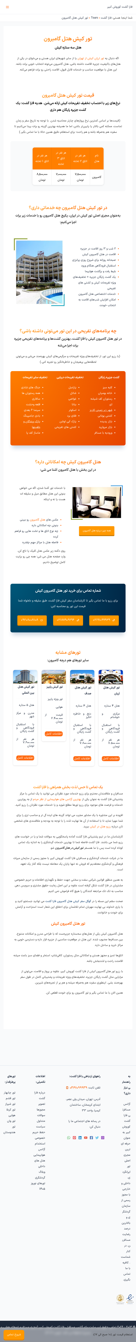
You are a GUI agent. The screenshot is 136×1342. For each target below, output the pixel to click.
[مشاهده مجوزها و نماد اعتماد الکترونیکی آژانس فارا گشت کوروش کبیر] (124, 1299)
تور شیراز (10, 1104)
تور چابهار (9, 1093)
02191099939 (101, 620)
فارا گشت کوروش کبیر (119, 7)
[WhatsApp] (68, 1137)
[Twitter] (97, 1137)
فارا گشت (106, 18)
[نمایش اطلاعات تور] (111, 677)
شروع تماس (14, 1335)
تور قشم (10, 1098)
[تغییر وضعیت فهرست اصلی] (7, 7)
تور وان (11, 1121)
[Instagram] (102, 1137)
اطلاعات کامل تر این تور (111, 759)
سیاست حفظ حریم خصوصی (39, 1132)
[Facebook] (91, 1137)
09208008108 (29, 620)
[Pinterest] (74, 1137)
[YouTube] (85, 1137)
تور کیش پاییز (54, 687)
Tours (94, 18)
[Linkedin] (80, 1137)
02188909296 (65, 620)
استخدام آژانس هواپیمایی (39, 1149)
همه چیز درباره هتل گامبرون (97, 531)
